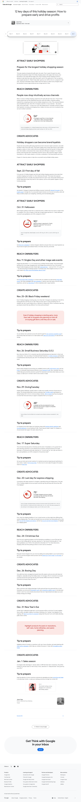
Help (55, 798)
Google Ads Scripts (46, 779)
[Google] (6, 798)
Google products (23, 798)
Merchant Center (8, 779)
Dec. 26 (59, 34)
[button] (68, 23)
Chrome (62, 777)
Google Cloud (63, 779)
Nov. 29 (31, 34)
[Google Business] (3, 1)
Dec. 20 (45, 34)
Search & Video (25, 4)
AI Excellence (31, 4)
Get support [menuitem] (31, 1)
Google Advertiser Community (30, 786)
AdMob (62, 784)
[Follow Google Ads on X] (11, 766)
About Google (15, 798)
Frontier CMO (38, 4)
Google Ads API (45, 784)
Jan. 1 (73, 34)
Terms (34, 798)
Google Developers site (47, 777)
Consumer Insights (17, 4)
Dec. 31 (66, 34)
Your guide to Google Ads (29, 784)
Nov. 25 (18, 34)
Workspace (62, 774)
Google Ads (7, 774)
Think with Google (27, 777)
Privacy (30, 798)
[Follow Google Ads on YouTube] (14, 766)
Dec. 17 (38, 34)
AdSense (62, 781)
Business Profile (7, 781)
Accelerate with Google (28, 774)
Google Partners (45, 774)
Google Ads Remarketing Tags (49, 781)
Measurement (45, 4)
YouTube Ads (7, 777)
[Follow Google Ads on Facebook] (17, 766)
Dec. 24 (52, 34)
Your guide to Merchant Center (30, 781)
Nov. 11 (11, 34)
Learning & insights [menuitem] (23, 1)
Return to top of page (41, 726)
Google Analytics (8, 784)
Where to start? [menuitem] (10, 1)
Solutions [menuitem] (16, 1)
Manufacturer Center (9, 786)
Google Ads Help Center (28, 779)
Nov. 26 (24, 34)
